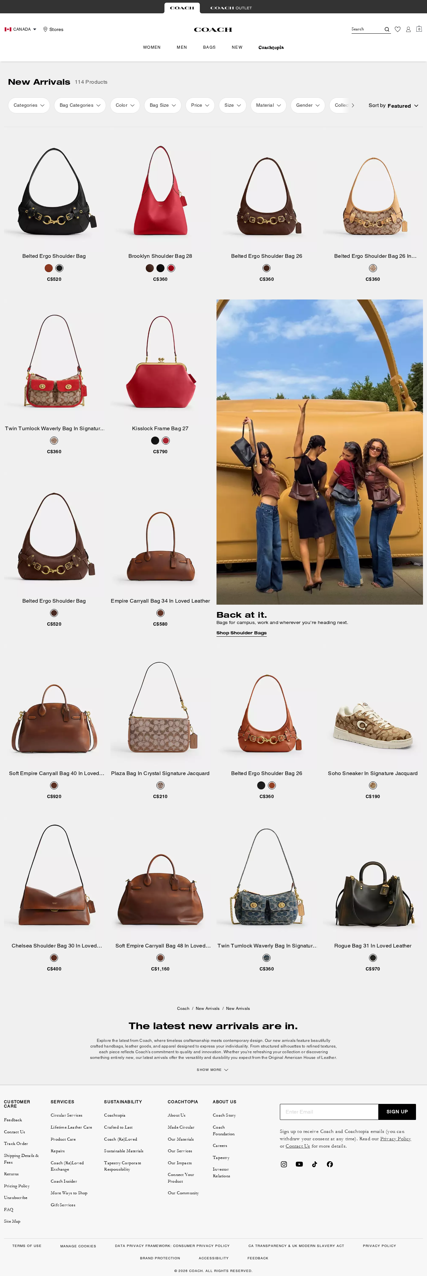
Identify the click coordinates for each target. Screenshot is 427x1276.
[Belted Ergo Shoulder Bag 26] (267, 189)
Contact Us (298, 1146)
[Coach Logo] (213, 29)
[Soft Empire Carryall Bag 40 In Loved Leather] (54, 706)
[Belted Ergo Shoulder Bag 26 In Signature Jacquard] (373, 189)
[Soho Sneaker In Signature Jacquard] (373, 706)
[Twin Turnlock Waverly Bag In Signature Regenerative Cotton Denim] (267, 879)
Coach (183, 1008)
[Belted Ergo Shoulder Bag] (54, 189)
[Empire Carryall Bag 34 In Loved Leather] (160, 534)
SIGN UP (397, 1111)
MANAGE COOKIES (78, 1246)
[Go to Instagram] (284, 1166)
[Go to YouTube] (299, 1166)
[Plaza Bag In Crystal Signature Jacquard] (160, 706)
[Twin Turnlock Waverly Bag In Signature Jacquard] (54, 362)
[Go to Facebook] (330, 1166)
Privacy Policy (395, 1139)
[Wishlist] (398, 29)
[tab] (182, 8)
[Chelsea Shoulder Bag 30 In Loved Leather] (54, 879)
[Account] (408, 29)
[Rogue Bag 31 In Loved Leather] (373, 879)
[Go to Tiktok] (315, 1166)
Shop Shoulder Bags (242, 633)
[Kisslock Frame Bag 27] (160, 362)
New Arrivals (208, 1008)
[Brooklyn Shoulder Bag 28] (160, 189)
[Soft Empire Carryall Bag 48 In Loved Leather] (160, 879)
